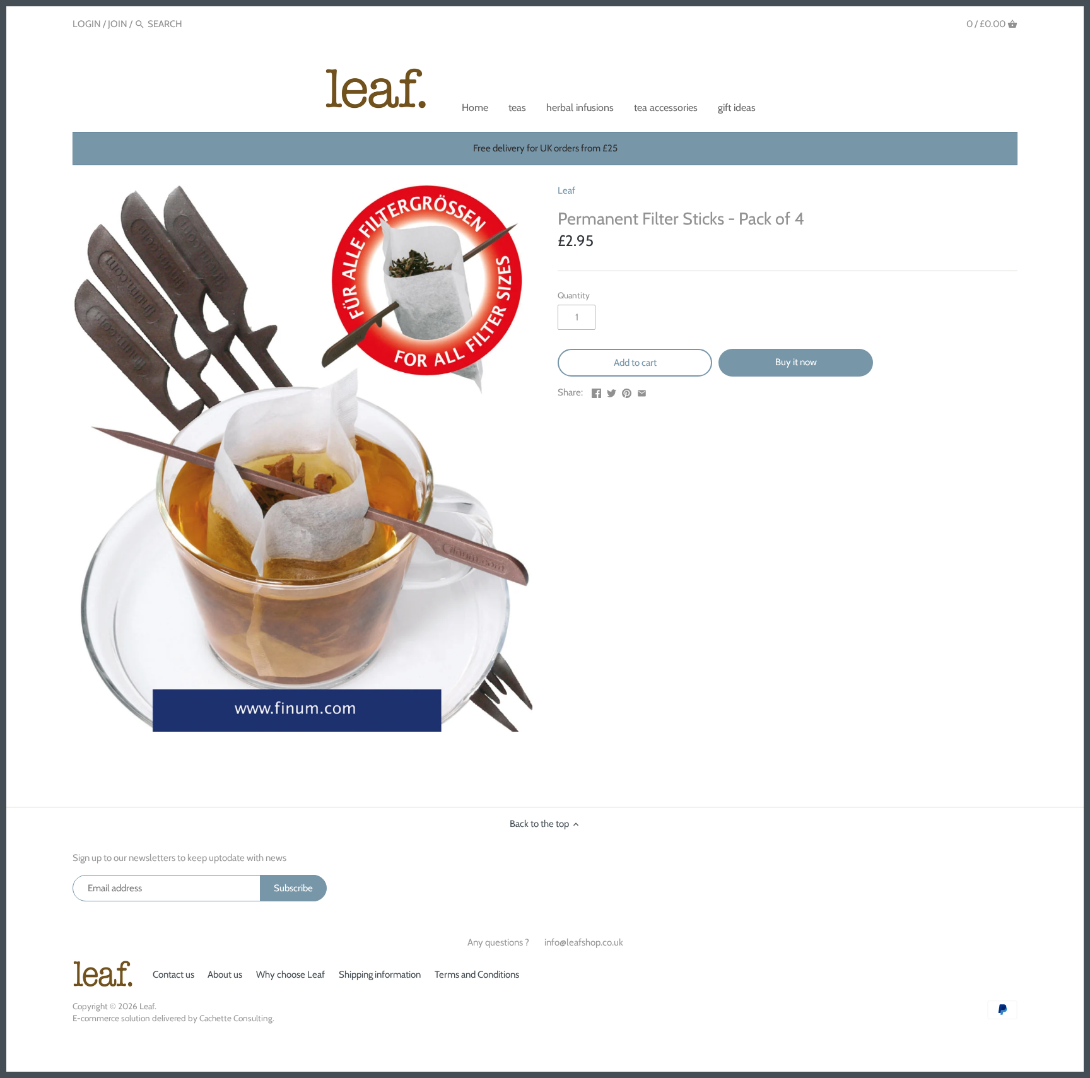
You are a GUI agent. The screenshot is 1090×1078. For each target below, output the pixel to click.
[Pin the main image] (626, 391)
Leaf (566, 190)
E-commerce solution (111, 1018)
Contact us (173, 974)
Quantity (574, 295)
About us (225, 974)
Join (117, 24)
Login (87, 24)
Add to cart (635, 362)
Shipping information (380, 974)
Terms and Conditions (477, 974)
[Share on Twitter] (611, 391)
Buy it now (796, 362)
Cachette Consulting (235, 1018)
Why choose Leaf (290, 974)
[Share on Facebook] (596, 391)
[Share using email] (642, 391)
